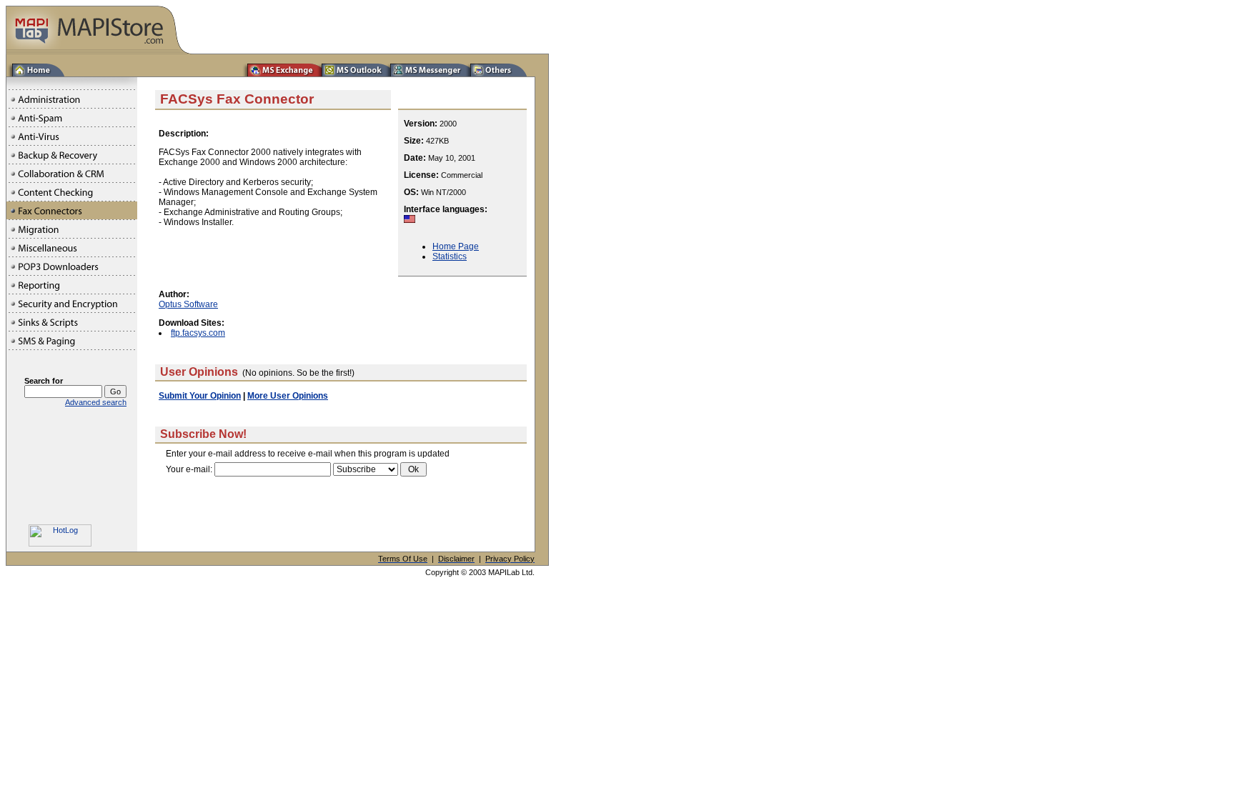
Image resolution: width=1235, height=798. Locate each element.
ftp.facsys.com (198, 333)
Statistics (449, 256)
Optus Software (188, 304)
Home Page (455, 246)
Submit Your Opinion (200, 396)
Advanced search (96, 402)
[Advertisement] (341, 523)
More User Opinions (287, 396)
